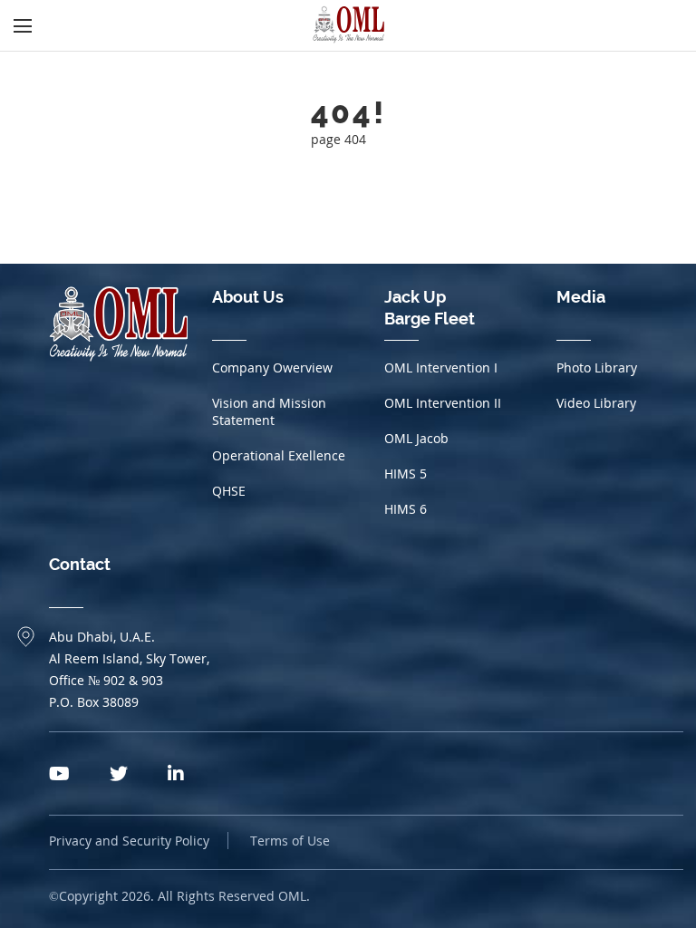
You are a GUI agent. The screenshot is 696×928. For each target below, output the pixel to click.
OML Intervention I (441, 367)
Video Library (596, 402)
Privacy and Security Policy (129, 840)
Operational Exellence (278, 455)
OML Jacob (416, 438)
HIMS (405, 473)
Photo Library (596, 367)
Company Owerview (272, 367)
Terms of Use (290, 840)
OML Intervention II (442, 402)
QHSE (229, 490)
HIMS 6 (405, 508)
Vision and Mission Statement (269, 411)
